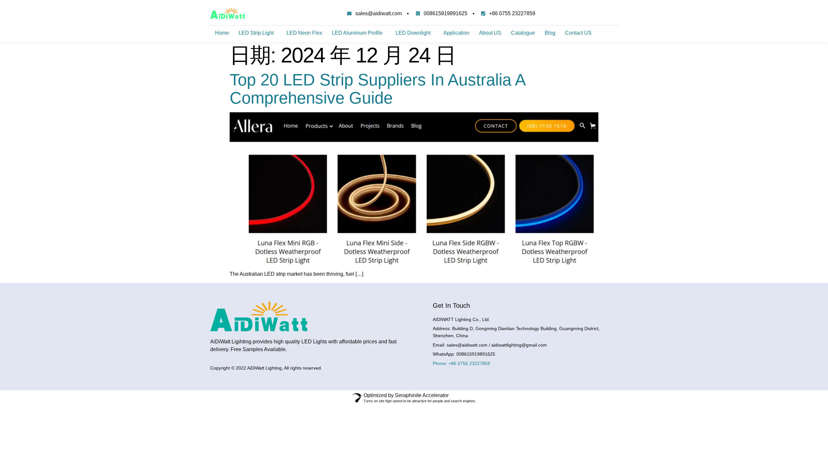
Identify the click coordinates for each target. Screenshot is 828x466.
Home (222, 33)
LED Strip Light (256, 33)
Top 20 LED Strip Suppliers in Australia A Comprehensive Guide (377, 89)
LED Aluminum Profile (357, 33)
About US (490, 33)
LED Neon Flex (304, 33)
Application (456, 33)
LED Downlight (413, 33)
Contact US (578, 33)
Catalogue (523, 33)
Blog (550, 33)
